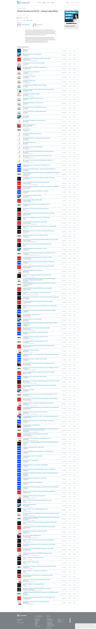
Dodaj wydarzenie (50, 623)
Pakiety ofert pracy (50, 620)
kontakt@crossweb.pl (20, 622)
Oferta (67, 2)
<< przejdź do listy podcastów (21, 8)
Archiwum (36, 622)
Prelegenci (52, 2)
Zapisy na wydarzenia (50, 624)
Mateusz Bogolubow (25, 24)
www (24, 20)
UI (27, 15)
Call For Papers (37, 619)
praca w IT (24, 15)
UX (18, 15)
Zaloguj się (72, 2)
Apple (31, 20)
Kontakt (59, 620)
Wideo (48, 2)
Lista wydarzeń (37, 618)
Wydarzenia (39, 2)
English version (60, 621)
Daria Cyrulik (39, 24)
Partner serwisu (49, 626)
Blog (35, 624)
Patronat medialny (37, 625)
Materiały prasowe (61, 619)
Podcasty (44, 2)
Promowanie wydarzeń (50, 625)
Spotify (27, 20)
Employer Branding (50, 619)
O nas (59, 618)
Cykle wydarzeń (37, 620)
